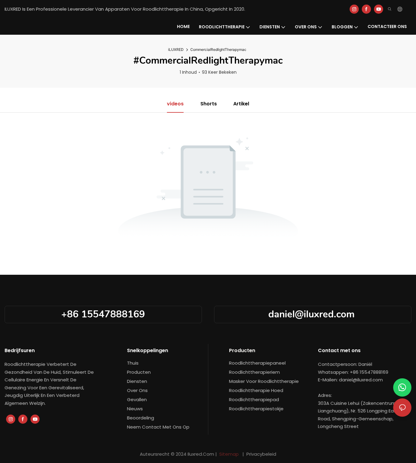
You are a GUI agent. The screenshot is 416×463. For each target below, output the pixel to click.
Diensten (137, 381)
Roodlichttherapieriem (254, 372)
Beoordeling (140, 418)
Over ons (137, 390)
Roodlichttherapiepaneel (257, 363)
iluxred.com (201, 454)
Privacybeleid (260, 454)
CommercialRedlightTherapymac (218, 49)
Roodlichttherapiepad (254, 399)
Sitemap (229, 454)
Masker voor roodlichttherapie (264, 381)
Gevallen (137, 399)
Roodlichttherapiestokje (256, 408)
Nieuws (135, 408)
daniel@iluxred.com (312, 314)
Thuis (133, 363)
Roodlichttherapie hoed (256, 390)
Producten (139, 372)
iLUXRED (176, 49)
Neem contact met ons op (158, 427)
